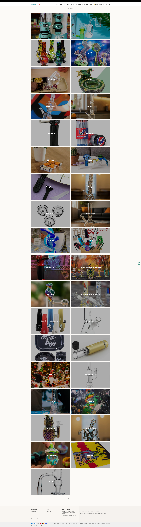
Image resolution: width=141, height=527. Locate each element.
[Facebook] (31, 525)
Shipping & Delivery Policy (94, 523)
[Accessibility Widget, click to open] (139, 263)
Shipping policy (34, 516)
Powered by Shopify (105, 523)
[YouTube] (41, 525)
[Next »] (79, 499)
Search (63, 523)
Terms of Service (84, 523)
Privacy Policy (34, 514)
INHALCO (57, 523)
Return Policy (33, 513)
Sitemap (48, 518)
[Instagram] (36, 525)
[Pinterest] (34, 525)
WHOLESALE (49, 511)
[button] (57, 4)
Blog (47, 514)
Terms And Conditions (35, 518)
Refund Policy (76, 523)
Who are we (33, 511)
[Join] (139, 516)
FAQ (47, 516)
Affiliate (48, 513)
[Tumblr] (39, 525)
